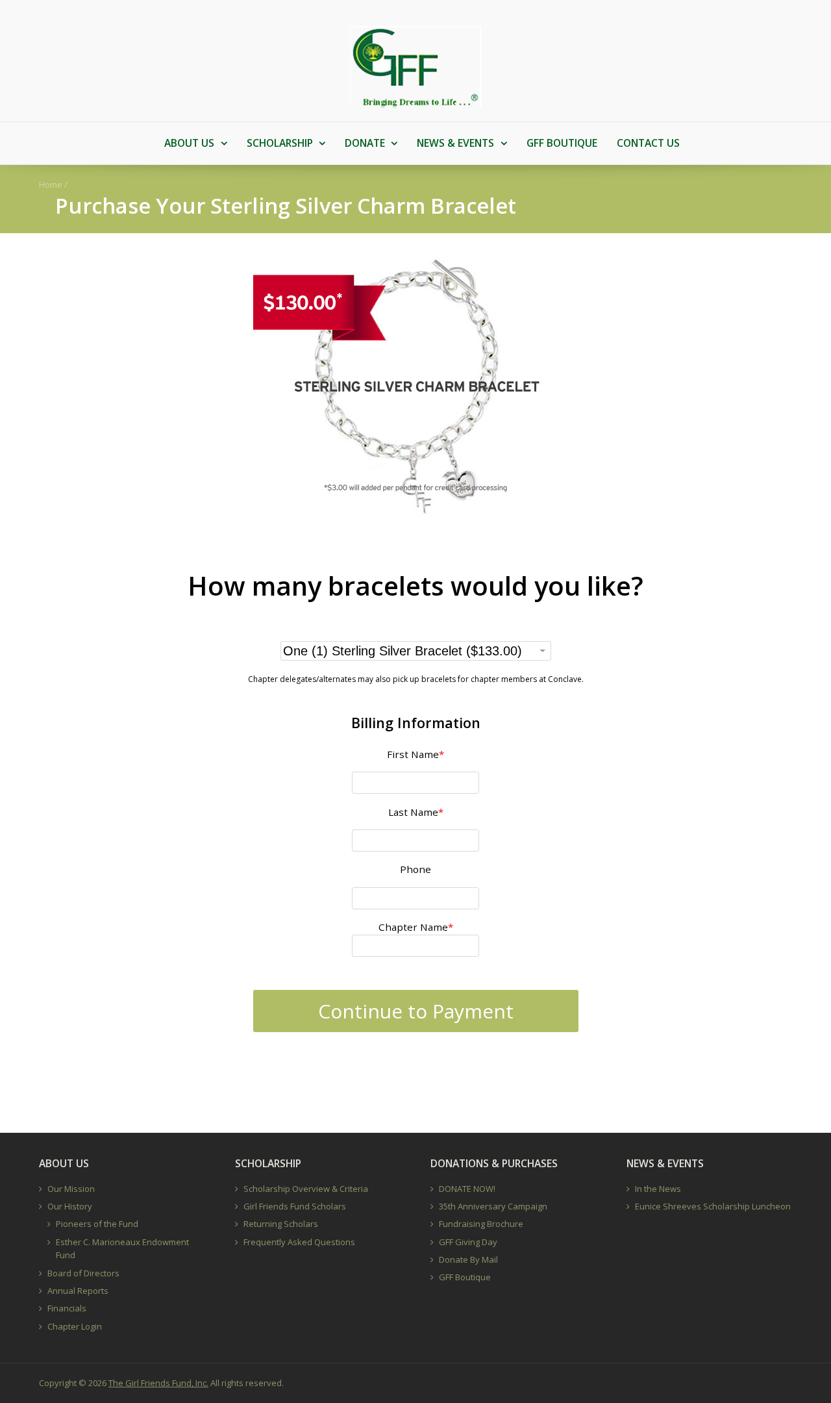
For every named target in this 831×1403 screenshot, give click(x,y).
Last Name (415, 811)
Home (50, 184)
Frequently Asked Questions (299, 1242)
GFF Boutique (465, 1277)
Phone (415, 869)
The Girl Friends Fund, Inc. (158, 1383)
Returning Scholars (280, 1224)
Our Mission (71, 1188)
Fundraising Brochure (481, 1224)
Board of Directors (83, 1273)
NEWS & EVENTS (455, 143)
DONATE (365, 143)
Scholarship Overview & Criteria (305, 1188)
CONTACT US (648, 143)
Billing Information (415, 722)
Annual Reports (77, 1290)
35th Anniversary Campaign (493, 1206)
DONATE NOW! (467, 1188)
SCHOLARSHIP (280, 143)
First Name (415, 754)
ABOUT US (189, 143)
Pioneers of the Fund (97, 1224)
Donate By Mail (468, 1259)
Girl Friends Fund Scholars (294, 1206)
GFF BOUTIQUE (562, 143)
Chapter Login (74, 1326)
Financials (66, 1308)
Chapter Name (415, 926)
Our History (69, 1206)
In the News (658, 1188)
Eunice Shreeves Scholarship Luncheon (713, 1206)
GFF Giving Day (468, 1242)
